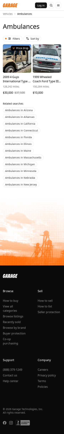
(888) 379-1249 (12, 370)
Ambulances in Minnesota (20, 171)
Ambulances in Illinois (18, 144)
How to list (45, 306)
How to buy (10, 301)
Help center (10, 381)
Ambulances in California (20, 123)
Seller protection (49, 312)
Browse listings (13, 316)
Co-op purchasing (10, 341)
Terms (42, 381)
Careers (43, 370)
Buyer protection (14, 333)
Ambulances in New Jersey (21, 184)
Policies (43, 387)
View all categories (10, 308)
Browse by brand (14, 328)
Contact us (10, 375)
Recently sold (12, 322)
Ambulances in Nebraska (20, 177)
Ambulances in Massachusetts (23, 157)
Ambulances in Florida (18, 137)
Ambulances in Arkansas (19, 117)
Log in (41, 5)
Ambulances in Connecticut (21, 130)
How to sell (45, 301)
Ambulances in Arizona (19, 110)
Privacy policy (47, 375)
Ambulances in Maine (18, 150)
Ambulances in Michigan (20, 164)
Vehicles (8, 13)
